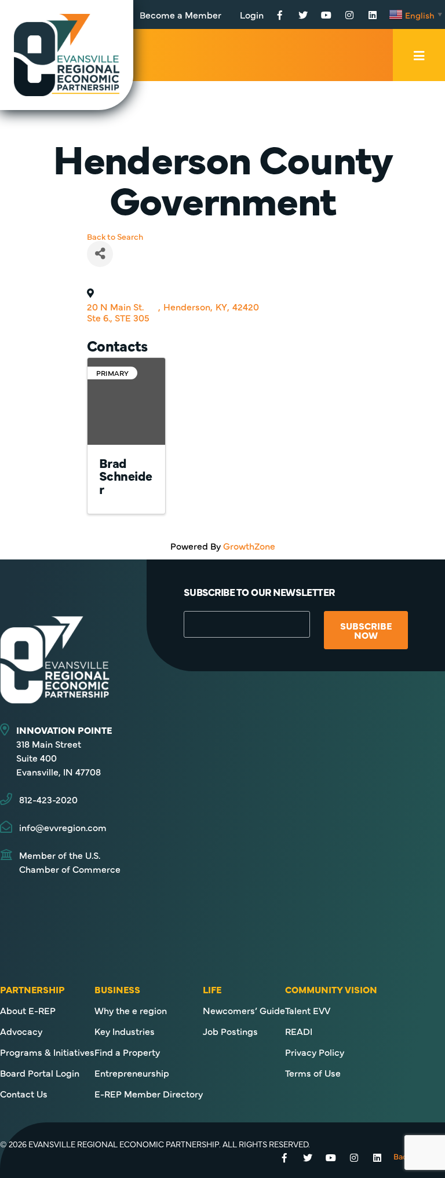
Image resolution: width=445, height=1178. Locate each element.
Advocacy (21, 1031)
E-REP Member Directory (148, 1093)
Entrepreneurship (131, 1072)
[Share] (100, 254)
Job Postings (230, 1031)
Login (252, 14)
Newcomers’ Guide (244, 1010)
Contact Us (24, 1093)
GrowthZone (249, 545)
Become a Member (180, 14)
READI (298, 1031)
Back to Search (115, 236)
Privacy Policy (314, 1051)
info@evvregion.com (63, 827)
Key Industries (124, 1031)
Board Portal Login (39, 1072)
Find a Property (127, 1051)
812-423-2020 (48, 799)
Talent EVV (307, 1010)
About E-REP (28, 1010)
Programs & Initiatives (47, 1051)
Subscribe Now (366, 630)
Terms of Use (313, 1072)
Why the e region (130, 1010)
